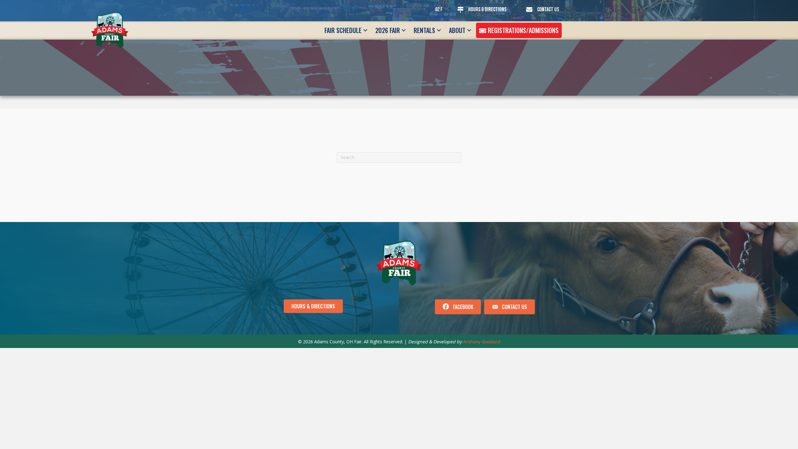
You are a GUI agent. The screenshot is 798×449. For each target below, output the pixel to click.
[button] (365, 30)
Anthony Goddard (481, 342)
